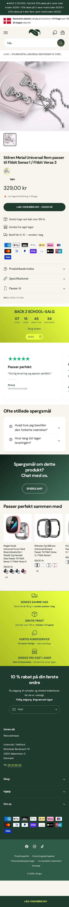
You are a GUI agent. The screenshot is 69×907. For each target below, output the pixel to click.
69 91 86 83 (14, 765)
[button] (6, 32)
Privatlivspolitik (21, 856)
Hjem (6, 54)
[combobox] (34, 42)
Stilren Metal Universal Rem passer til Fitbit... (37, 54)
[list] (34, 21)
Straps (38, 873)
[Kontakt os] (55, 32)
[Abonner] (56, 709)
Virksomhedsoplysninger (23, 861)
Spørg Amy (35, 489)
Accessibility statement (50, 861)
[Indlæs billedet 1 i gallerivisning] (10, 139)
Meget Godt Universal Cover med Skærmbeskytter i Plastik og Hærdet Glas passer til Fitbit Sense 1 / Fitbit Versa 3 (15, 553)
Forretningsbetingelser (43, 856)
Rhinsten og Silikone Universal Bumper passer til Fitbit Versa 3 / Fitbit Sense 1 (45, 550)
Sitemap (36, 866)
